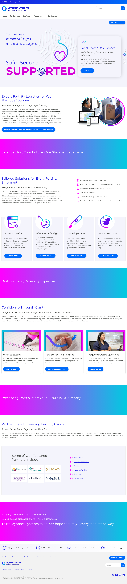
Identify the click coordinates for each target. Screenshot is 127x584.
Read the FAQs (95, 369)
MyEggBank (78, 478)
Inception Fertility (80, 470)
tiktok (123, 575)
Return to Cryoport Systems (97, 2)
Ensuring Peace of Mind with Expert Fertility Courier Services (28, 129)
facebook (116, 575)
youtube (120, 575)
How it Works (76, 256)
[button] (117, 2)
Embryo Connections (81, 462)
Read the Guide (11, 369)
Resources (40, 557)
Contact (53, 557)
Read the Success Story (57, 369)
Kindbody (77, 474)
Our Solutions (45, 256)
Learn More (87, 70)
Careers (30, 569)
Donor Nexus (78, 458)
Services (15, 557)
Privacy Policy (6, 569)
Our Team (27, 557)
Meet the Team (108, 256)
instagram (113, 575)
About (4, 557)
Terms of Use (19, 569)
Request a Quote (117, 22)
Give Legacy (78, 466)
